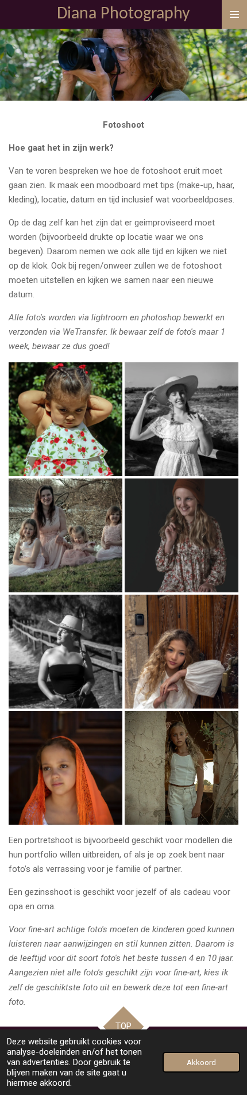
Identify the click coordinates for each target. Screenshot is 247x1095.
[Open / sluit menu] (234, 14)
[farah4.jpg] (65, 419)
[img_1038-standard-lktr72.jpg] (182, 768)
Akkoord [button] (201, 1062)
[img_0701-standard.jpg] (65, 768)
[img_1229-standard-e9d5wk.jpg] (182, 419)
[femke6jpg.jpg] (182, 535)
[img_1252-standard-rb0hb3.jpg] (65, 652)
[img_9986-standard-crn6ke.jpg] (182, 652)
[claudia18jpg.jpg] (65, 535)
